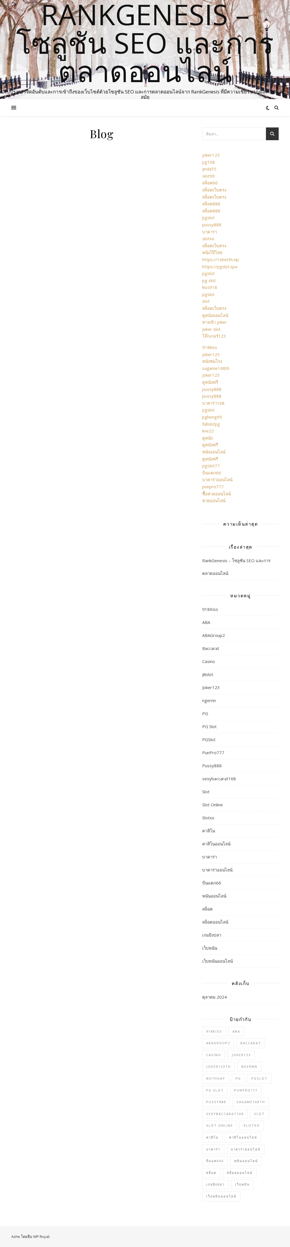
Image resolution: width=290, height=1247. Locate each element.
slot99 (208, 176)
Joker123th (218, 1066)
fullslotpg (211, 424)
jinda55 (209, 169)
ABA (206, 622)
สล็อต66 (210, 183)
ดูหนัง (207, 438)
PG (205, 713)
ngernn (209, 700)
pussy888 (211, 224)
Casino (208, 661)
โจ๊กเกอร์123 (214, 336)
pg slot (209, 280)
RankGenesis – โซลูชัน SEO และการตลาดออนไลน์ (145, 42)
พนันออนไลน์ (214, 896)
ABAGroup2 (213, 635)
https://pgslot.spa (219, 266)
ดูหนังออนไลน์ (215, 315)
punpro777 (213, 486)
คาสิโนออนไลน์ (216, 844)
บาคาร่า (209, 232)
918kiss (209, 347)
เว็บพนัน (209, 948)
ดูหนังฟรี (210, 382)
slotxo (208, 238)
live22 (208, 431)
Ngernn (249, 1066)
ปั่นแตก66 (211, 473)
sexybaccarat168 (219, 778)
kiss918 (209, 287)
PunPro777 (213, 752)
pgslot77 (211, 465)
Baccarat (210, 648)
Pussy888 (212, 765)
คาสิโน (208, 831)
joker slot (211, 329)
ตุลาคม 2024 (214, 997)
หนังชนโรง (212, 361)
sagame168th (215, 368)
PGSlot (209, 739)
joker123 (211, 155)
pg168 (208, 162)
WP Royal (41, 1236)
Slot (206, 791)
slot (206, 301)
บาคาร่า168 (213, 403)
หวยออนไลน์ (213, 500)
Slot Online (212, 804)
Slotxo (208, 817)
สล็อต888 (211, 203)
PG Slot (209, 726)
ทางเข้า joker (214, 322)
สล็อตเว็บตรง (214, 190)
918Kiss (210, 609)
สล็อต (207, 909)
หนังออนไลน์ (213, 452)
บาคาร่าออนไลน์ (217, 479)
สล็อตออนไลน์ (215, 922)
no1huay (215, 1078)
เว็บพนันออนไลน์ (217, 961)
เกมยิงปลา (211, 935)
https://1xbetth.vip (220, 259)
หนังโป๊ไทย (212, 252)
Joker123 (211, 687)
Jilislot (207, 674)
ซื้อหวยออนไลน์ (216, 493)
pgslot (208, 217)
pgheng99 (212, 417)
